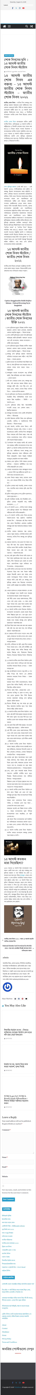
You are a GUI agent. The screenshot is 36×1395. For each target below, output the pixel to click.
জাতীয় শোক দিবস (10, 122)
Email (4, 1167)
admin (16, 71)
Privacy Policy (6, 1339)
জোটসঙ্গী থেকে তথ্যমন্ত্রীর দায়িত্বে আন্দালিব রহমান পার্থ (18, 1284)
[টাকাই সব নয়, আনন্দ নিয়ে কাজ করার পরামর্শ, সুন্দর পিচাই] (18, 1045)
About (4, 1325)
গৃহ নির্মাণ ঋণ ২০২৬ (8, 1229)
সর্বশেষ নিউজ (6, 1270)
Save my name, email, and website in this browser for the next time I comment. (16, 1191)
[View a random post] (31, 26)
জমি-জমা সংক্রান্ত (7, 1236)
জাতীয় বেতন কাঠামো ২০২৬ (10, 1243)
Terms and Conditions (9, 1342)
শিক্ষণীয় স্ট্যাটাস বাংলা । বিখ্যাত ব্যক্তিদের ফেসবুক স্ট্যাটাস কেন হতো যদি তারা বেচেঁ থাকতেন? (18, 1032)
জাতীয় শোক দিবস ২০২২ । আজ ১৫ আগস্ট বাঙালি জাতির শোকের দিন (19, 940)
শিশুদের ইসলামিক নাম (8, 1264)
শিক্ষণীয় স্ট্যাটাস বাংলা (9, 55)
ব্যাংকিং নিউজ (6, 1253)
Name (4, 1157)
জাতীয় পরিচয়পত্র (7, 1240)
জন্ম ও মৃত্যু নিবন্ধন (7, 1233)
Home (4, 1335)
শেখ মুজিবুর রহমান (10, 187)
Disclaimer (5, 1332)
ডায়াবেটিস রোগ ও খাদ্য (9, 1250)
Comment (6, 1130)
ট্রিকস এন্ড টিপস (6, 1246)
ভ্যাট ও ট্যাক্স (5, 1257)
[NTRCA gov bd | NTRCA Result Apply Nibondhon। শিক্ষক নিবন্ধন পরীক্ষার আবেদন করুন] (18, 1077)
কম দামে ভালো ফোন (8, 1222)
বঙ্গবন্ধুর (22, 875)
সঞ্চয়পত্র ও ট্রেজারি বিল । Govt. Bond (13, 1267)
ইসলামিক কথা (6, 1219)
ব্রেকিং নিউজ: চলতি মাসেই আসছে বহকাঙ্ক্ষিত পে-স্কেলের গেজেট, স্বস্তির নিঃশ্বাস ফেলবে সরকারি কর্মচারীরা (17, 1316)
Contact (4, 1328)
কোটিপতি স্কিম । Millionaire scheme (13, 1226)
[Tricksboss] (4, 26)
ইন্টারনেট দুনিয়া (6, 1216)
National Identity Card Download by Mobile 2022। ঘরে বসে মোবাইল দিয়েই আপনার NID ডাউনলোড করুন (17, 948)
